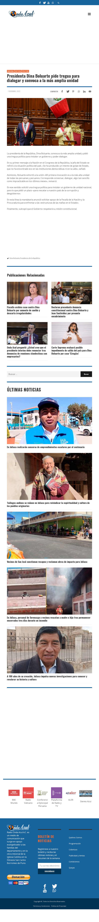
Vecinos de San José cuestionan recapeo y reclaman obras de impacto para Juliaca (47, 561)
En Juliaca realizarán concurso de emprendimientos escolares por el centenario (46, 447)
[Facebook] (40, 2)
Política (25, 71)
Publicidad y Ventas (77, 855)
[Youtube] (48, 2)
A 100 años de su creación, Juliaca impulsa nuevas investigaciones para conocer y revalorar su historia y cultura (47, 678)
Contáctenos (74, 861)
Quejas (72, 867)
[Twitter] (44, 2)
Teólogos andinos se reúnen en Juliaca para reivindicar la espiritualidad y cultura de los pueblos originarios (48, 504)
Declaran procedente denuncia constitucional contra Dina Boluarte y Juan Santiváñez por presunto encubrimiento (69, 311)
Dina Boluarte (15, 258)
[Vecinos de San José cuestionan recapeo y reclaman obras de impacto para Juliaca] (45, 535)
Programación (75, 843)
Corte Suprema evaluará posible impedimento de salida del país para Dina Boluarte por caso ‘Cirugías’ (71, 350)
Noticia (18, 71)
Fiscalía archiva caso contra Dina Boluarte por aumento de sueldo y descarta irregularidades (23, 310)
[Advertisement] (53, 42)
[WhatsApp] (53, 2)
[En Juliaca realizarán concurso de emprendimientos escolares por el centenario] (45, 420)
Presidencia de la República (30, 258)
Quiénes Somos (75, 837)
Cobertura (73, 849)
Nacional (11, 71)
